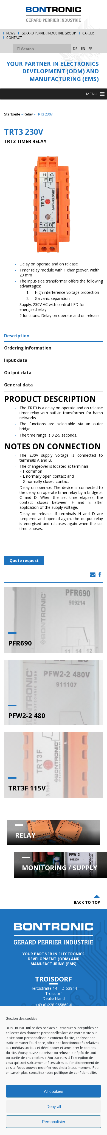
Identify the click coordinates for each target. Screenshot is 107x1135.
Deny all (53, 1106)
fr (90, 48)
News (10, 33)
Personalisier (53, 1121)
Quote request (24, 560)
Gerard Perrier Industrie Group (48, 33)
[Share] (92, 574)
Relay (28, 114)
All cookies (53, 1091)
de (75, 48)
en (83, 48)
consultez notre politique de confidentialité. (62, 1072)
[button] (91, 93)
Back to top (87, 902)
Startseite (12, 114)
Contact (14, 38)
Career (88, 33)
